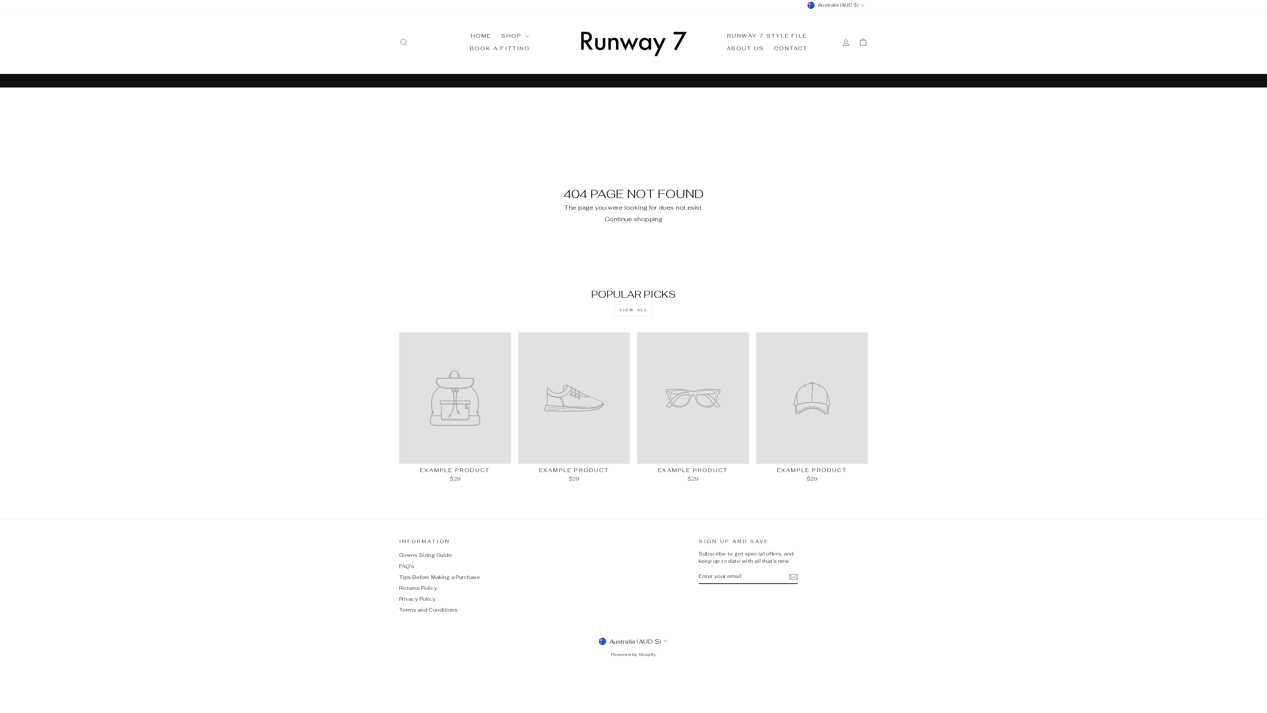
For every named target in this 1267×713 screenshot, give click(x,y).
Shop (512, 35)
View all (633, 310)
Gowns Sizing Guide (425, 555)
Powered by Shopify (633, 654)
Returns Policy (418, 588)
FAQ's (406, 566)
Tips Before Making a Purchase (439, 577)
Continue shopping (634, 219)
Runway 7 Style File (767, 35)
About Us (745, 48)
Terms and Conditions (428, 610)
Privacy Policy (417, 599)
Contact (791, 48)
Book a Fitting (500, 48)
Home (481, 35)
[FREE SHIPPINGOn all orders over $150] (633, 80)
